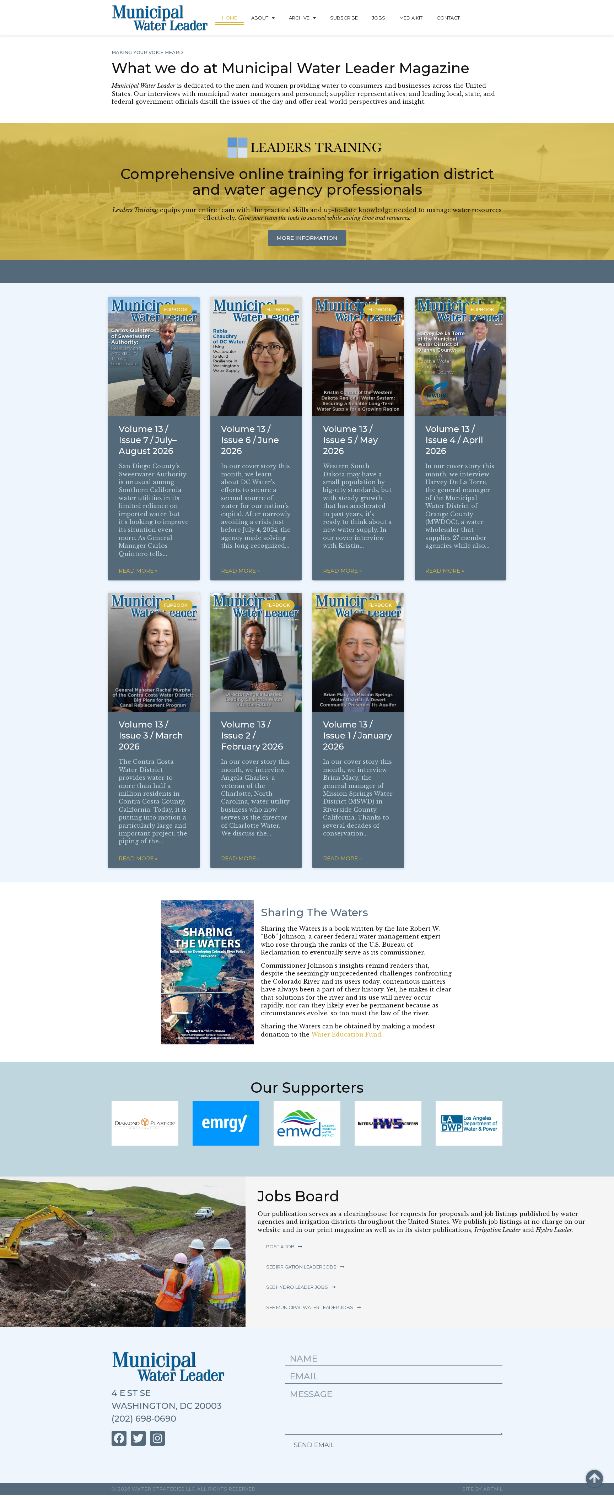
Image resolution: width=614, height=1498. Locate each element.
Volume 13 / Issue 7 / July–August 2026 (148, 440)
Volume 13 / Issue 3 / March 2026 (151, 735)
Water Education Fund (346, 1034)
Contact (448, 18)
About (259, 18)
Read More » (138, 570)
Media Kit (410, 18)
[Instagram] (157, 1438)
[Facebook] (119, 1438)
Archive (299, 18)
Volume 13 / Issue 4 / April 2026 (454, 440)
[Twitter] (138, 1438)
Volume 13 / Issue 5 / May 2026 (350, 440)
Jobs (378, 18)
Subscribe (344, 18)
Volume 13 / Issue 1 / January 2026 (357, 735)
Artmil (492, 1489)
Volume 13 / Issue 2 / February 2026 (252, 735)
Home (229, 18)
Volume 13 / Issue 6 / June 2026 (250, 440)
